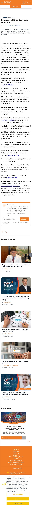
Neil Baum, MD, (8, 365)
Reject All (17, 499)
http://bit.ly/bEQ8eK (7, 120)
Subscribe (23, 219)
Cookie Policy (13, 491)
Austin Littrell (7, 302)
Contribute (16, 453)
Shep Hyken (15, 365)
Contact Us (16, 455)
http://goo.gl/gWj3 (13, 155)
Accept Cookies (18, 503)
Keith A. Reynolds (8, 333)
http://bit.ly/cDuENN (7, 85)
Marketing (4, 232)
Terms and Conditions (16, 460)
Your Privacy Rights (18, 494)
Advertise (16, 451)
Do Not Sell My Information (16, 462)
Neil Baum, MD (7, 269)
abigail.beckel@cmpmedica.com (10, 186)
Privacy (16, 459)
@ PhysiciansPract (11, 177)
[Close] (29, 477)
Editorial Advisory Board (16, 457)
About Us (16, 450)
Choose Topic (14, 6)
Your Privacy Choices (16, 464)
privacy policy (5, 223)
